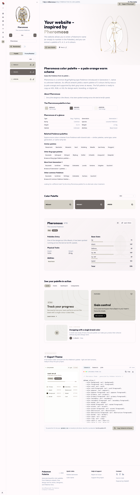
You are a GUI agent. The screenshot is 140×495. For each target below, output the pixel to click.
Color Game (70, 478)
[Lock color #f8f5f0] (31, 79)
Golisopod (58, 155)
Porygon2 (111, 147)
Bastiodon (59, 147)
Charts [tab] (55, 286)
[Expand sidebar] (3, 8)
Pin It (62, 47)
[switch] (24, 46)
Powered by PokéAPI (122, 481)
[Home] (3, 13)
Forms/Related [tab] (29, 53)
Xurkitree (57, 165)
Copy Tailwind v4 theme (124, 428)
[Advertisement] (90, 452)
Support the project (97, 478)
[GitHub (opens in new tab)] (120, 474)
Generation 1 (113, 118)
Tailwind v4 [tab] (87, 367)
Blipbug (75, 155)
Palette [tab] (16, 53)
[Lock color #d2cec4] (31, 65)
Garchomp (101, 147)
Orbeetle (91, 155)
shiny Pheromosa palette (75, 184)
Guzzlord (109, 165)
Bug (71, 118)
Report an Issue (96, 474)
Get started (99, 316)
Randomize (16, 46)
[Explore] (3, 21)
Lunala (84, 165)
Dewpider (111, 155)
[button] (23, 65)
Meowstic (68, 147)
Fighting (77, 118)
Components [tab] (75, 286)
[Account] (3, 32)
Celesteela (75, 165)
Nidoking (84, 147)
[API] (3, 28)
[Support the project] (3, 41)
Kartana (92, 165)
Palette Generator (72, 474)
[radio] (70, 368)
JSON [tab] (101, 367)
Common (77, 122)
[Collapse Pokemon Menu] (37, 2)
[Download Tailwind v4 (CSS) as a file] (133, 371)
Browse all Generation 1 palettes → (55, 169)
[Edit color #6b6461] (33, 72)
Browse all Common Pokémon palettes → (57, 179)
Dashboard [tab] (64, 286)
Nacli (76, 147)
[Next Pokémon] (34, 35)
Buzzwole (48, 155)
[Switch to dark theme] (3, 37)
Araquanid (101, 155)
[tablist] (22, 53)
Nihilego (66, 165)
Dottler (83, 155)
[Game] (3, 17)
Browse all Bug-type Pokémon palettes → (57, 158)
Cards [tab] (47, 286)
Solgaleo (100, 165)
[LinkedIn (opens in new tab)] (123, 474)
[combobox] (22, 41)
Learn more (51, 316)
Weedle (92, 147)
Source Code (120, 478)
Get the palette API (101, 428)
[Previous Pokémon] (10, 35)
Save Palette (51, 47)
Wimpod (67, 155)
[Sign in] (2, 492)
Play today (133, 2)
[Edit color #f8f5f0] (33, 79)
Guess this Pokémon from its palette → (57, 76)
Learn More (127, 223)
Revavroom (48, 147)
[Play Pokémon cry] (118, 222)
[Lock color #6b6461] (31, 72)
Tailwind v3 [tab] (95, 367)
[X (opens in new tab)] (117, 474)
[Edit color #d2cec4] (33, 65)
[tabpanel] (22, 70)
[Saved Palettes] (3, 24)
